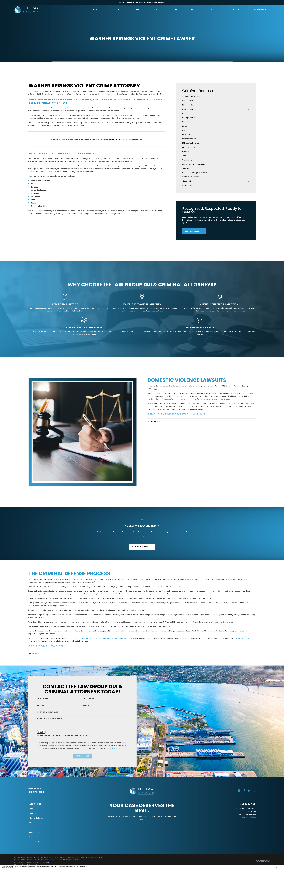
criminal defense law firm (115, 115)
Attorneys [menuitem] (194, 10)
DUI (29, 823)
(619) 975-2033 (116, 139)
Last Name (88, 699)
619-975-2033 (262, 9)
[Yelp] (254, 790)
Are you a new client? (49, 712)
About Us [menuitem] (95, 10)
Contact (31, 837)
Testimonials (33, 832)
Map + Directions (249, 817)
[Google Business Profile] (239, 790)
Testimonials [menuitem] (215, 10)
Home (30, 808)
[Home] (26, 9)
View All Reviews (140, 547)
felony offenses (242, 638)
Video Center (33, 841)
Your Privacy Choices (40, 862)
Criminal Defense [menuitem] (117, 10)
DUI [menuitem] (137, 10)
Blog (30, 827)
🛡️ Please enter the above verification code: (62, 736)
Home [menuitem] (78, 10)
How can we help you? (49, 719)
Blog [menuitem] (177, 10)
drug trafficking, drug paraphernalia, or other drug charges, (109, 638)
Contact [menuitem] (236, 10)
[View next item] (254, 528)
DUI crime (80, 638)
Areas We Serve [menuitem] (157, 10)
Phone (40, 705)
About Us (32, 813)
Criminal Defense (35, 818)
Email (86, 705)
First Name (43, 699)
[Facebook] (244, 790)
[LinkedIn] (249, 790)
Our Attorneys (192, 231)
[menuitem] (215, 96)
